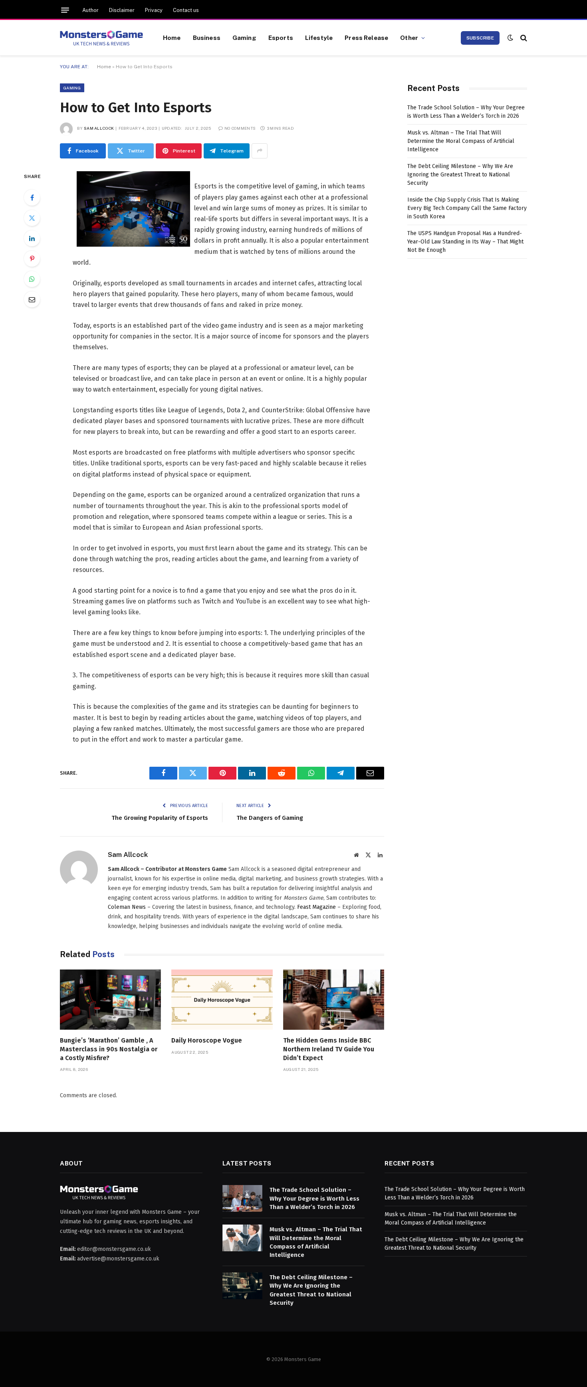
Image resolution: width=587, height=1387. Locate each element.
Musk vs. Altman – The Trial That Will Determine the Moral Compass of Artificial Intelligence (460, 141)
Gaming (244, 37)
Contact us (186, 10)
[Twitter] (32, 218)
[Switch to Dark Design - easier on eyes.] (510, 37)
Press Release (366, 37)
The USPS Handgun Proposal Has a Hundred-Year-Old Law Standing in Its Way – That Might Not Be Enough (465, 241)
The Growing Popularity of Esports (159, 817)
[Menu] (65, 10)
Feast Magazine (316, 907)
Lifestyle (319, 37)
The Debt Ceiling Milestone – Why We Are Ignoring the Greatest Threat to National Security (460, 174)
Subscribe (480, 38)
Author (90, 10)
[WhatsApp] (32, 279)
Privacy (154, 10)
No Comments (240, 128)
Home (172, 37)
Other (409, 37)
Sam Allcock (99, 128)
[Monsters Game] (101, 37)
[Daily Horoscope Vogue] (221, 1000)
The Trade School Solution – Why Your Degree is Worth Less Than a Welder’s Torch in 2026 (314, 1198)
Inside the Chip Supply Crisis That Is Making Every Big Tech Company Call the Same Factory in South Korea (467, 208)
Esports (280, 37)
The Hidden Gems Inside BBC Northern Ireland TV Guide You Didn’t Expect (328, 1049)
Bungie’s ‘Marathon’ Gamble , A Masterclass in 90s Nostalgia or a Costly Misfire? (108, 1049)
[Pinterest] (32, 259)
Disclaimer (122, 10)
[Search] (523, 38)
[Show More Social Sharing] (260, 150)
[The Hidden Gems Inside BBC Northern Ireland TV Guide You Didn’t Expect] (333, 1000)
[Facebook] (32, 198)
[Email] (32, 299)
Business (206, 37)
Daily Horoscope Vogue (206, 1040)
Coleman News (127, 907)
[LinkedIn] (32, 238)
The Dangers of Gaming (269, 817)
